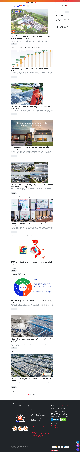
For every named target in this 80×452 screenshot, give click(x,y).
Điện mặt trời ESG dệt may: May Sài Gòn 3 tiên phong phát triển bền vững (32, 186)
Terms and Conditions (21, 445)
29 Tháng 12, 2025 (14, 159)
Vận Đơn (16, 445)
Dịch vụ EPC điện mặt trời (35, 410)
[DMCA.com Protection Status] (63, 419)
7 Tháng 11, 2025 (13, 351)
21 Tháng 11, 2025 (14, 274)
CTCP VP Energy (53, 425)
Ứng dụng (25, 117)
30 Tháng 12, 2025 (14, 117)
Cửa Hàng (48, 2)
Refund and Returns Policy (28, 445)
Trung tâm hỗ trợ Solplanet (37, 445)
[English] (29, 2)
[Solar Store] (20, 5)
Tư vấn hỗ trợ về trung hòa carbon (36, 420)
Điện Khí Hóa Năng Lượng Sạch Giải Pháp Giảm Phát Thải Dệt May (31, 340)
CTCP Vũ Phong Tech (54, 427)
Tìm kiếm (67, 12)
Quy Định (12, 445)
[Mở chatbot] (77, 449)
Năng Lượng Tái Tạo (24, 197)
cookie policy (36, 450)
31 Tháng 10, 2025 (14, 391)
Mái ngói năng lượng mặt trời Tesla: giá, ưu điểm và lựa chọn (31, 148)
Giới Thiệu (58, 2)
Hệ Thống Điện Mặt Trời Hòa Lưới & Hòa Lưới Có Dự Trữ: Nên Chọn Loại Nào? (30, 37)
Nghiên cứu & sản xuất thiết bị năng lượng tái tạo (38, 415)
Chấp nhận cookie (55, 450)
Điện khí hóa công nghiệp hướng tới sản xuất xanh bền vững (31, 224)
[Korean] (34, 2)
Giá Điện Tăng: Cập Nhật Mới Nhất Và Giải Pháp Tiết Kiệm (31, 70)
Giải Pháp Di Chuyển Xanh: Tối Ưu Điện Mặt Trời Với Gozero (31, 380)
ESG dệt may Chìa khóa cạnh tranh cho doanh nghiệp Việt (32, 301)
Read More (13, 43)
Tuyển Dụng (63, 2)
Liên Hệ (68, 2)
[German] (32, 2)
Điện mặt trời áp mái (31, 47)
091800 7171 (24, 2)
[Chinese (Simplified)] (27, 2)
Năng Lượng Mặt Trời (21, 47)
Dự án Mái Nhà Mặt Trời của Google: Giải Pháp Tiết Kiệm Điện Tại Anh (30, 108)
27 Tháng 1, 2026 (13, 47)
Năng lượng (36, 47)
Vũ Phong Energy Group (16, 2)
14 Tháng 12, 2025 (14, 197)
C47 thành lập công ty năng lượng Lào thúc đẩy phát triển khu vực (31, 263)
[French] (30, 2)
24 (33, 394)
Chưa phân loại (20, 159)
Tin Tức (53, 2)
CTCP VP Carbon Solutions (55, 429)
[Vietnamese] (35, 2)
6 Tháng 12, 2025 (13, 235)
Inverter (39, 47)
